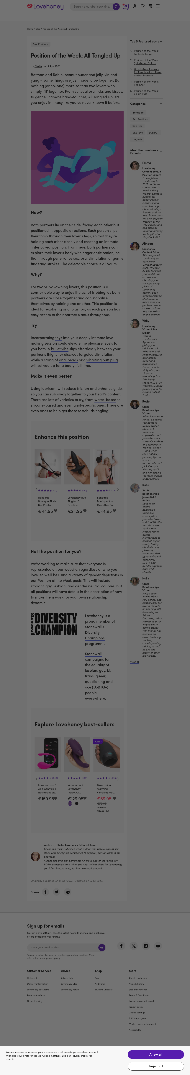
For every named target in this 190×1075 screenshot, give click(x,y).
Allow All (156, 1054)
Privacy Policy (80, 1055)
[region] (95, 1060)
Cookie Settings (51, 1055)
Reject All (156, 1066)
